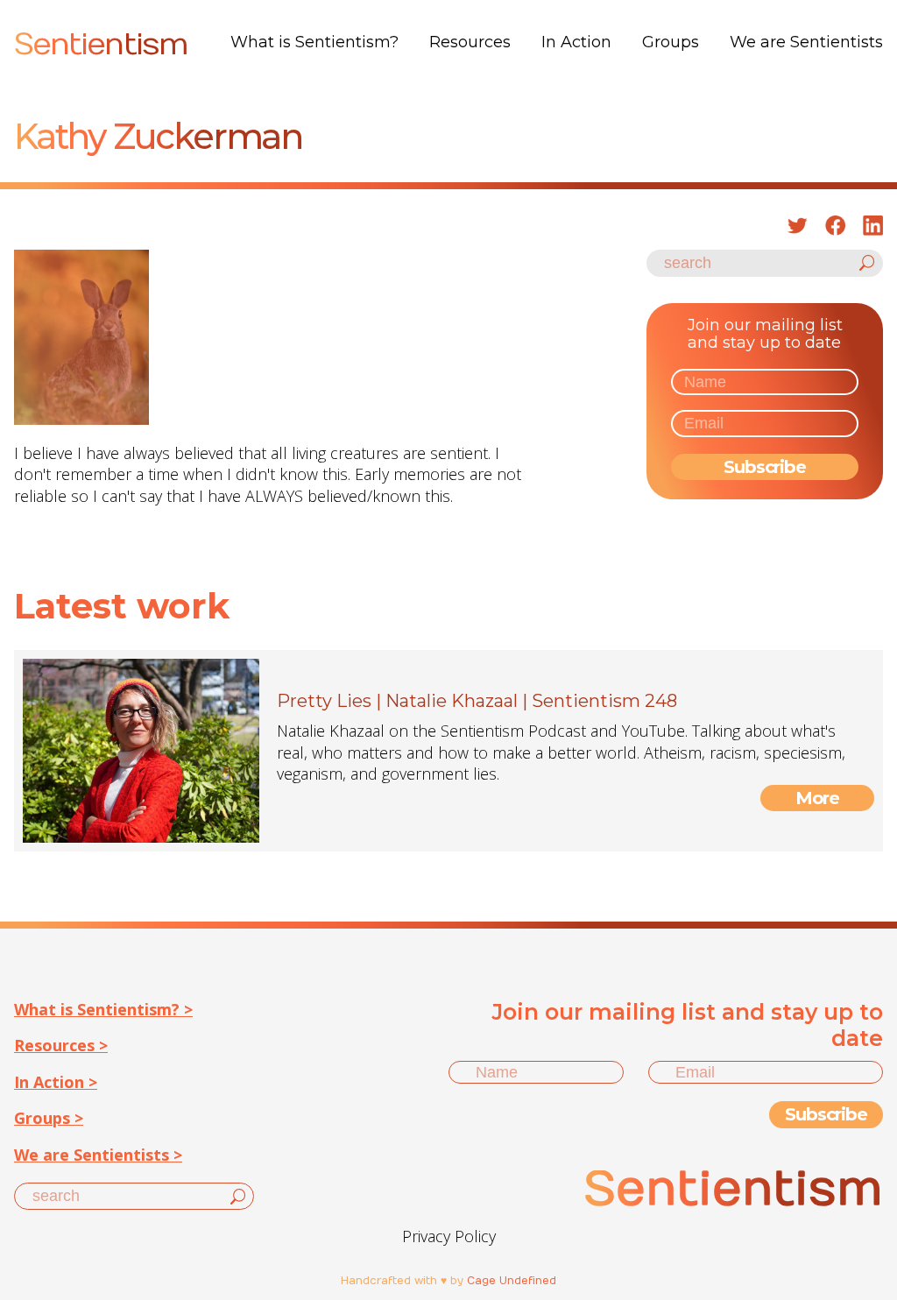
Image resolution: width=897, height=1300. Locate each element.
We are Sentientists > (98, 1154)
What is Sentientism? (314, 42)
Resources (470, 42)
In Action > (55, 1081)
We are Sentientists (806, 42)
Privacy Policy (449, 1236)
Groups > (48, 1117)
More (817, 798)
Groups (670, 42)
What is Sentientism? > (103, 1009)
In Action (576, 42)
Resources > (61, 1045)
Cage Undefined (511, 1281)
